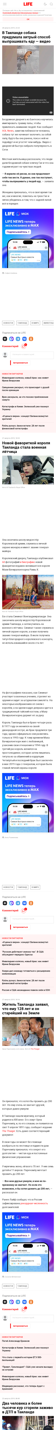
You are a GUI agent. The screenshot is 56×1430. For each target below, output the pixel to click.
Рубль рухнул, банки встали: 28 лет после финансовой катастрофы (23, 427)
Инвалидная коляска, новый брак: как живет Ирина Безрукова (25, 379)
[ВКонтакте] (24, 339)
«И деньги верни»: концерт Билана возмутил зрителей (25, 417)
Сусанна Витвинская (13, 1317)
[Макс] (11, 339)
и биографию (27, 562)
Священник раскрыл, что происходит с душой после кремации (25, 389)
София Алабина (11, 273)
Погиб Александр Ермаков (15, 1421)
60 (3, 562)
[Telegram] (18, 339)
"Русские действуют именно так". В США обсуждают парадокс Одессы (23, 953)
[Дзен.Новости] (5, 339)
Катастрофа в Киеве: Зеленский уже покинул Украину (25, 408)
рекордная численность (34, 1243)
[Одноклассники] (31, 339)
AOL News (8, 130)
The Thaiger (35, 1049)
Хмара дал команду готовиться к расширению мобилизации (26, 972)
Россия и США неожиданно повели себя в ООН (26, 990)
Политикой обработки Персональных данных (20, 13)
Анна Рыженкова (11, 837)
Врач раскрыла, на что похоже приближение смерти (25, 398)
